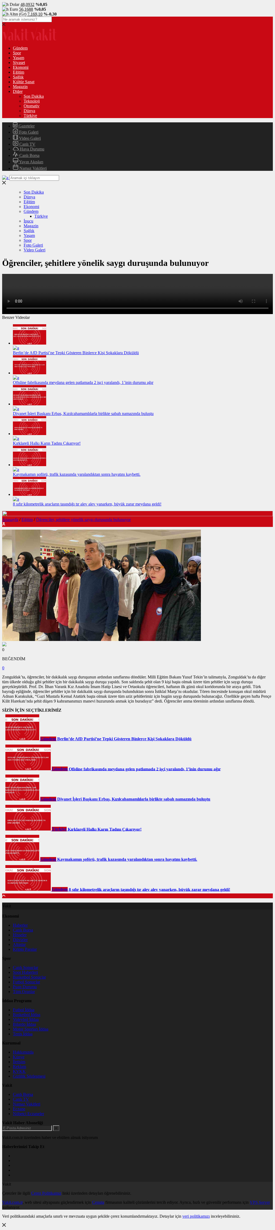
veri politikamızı (196, 1216)
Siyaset (19, 62)
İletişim (19, 1061)
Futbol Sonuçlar (26, 982)
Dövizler (20, 939)
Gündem (20, 48)
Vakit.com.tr (12, 1202)
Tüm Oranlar (24, 991)
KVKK (19, 1071)
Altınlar (19, 944)
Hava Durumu (31, 149)
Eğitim (18, 72)
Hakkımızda (23, 1052)
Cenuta (98, 1202)
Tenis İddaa (22, 1034)
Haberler (20, 925)
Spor (17, 53)
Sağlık (18, 77)
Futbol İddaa (23, 1010)
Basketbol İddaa (26, 1014)
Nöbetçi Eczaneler (28, 1113)
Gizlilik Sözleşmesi (29, 1076)
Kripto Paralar (25, 949)
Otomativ (31, 106)
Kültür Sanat (23, 82)
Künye (18, 1057)
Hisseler (20, 935)
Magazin (20, 86)
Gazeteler (26, 126)
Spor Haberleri (25, 972)
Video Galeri (29, 138)
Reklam (19, 1066)
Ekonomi (20, 67)
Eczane (19, 1109)
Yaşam (18, 57)
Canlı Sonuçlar (25, 967)
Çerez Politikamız (46, 1193)
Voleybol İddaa (26, 1019)
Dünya (29, 110)
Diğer (18, 91)
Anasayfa (10, 519)
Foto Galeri (28, 132)
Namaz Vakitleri (32, 168)
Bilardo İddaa (24, 1024)
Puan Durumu (25, 986)
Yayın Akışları (30, 162)
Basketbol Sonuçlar (29, 977)
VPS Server (260, 1202)
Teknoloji (32, 101)
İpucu (28, 221)
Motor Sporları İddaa (30, 1029)
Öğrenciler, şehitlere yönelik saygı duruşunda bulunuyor (83, 519)
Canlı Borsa (28, 155)
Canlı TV (26, 144)
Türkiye (30, 115)
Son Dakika (34, 96)
